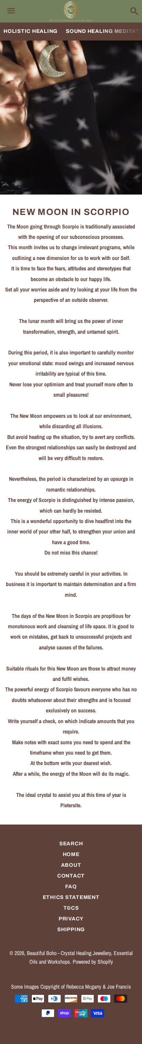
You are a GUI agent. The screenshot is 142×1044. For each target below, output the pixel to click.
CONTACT (71, 876)
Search (71, 843)
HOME (71, 854)
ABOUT (71, 865)
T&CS (71, 908)
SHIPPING (71, 929)
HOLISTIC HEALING (30, 31)
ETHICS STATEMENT (71, 897)
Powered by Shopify (93, 961)
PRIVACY (71, 918)
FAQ (71, 886)
